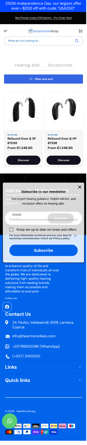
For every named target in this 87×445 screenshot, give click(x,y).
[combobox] (42, 40)
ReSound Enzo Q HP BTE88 (60, 139)
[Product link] (22, 128)
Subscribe (42, 250)
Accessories (59, 65)
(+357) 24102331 (26, 356)
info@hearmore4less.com (34, 335)
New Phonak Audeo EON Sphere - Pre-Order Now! (43, 17)
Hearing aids (25, 65)
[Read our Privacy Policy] (73, 235)
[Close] (78, 187)
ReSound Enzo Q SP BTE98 (21, 139)
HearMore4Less (26, 411)
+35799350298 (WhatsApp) (36, 346)
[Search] (74, 40)
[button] (5, 31)
